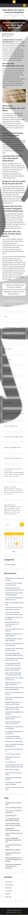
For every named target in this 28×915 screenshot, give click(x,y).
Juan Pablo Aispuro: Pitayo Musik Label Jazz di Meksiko (13, 824)
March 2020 (8, 896)
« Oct (13, 551)
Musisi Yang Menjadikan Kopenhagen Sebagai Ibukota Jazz (13, 840)
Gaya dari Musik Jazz (10, 762)
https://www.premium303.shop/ (13, 436)
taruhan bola (8, 306)
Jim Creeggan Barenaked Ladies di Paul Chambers (12, 819)
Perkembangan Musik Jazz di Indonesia (13, 853)
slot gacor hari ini (10, 327)
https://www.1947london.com (13, 458)
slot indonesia (9, 381)
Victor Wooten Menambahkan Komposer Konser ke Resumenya (13, 866)
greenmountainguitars (10, 564)
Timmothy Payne (8, 36)
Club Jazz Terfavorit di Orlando (12, 754)
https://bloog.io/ (10, 488)
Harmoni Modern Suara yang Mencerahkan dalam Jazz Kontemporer (12, 624)
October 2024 (8, 882)
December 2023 (9, 885)
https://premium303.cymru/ (12, 447)
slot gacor (7, 359)
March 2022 (8, 887)
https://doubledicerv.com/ (12, 506)
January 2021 (8, 890)
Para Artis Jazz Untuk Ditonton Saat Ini (13, 845)
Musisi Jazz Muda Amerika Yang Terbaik (14, 834)
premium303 (7, 392)
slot (5, 316)
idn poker (7, 370)
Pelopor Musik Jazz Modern (12, 769)
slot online (8, 349)
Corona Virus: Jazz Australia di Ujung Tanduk (13, 811)
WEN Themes (18, 912)
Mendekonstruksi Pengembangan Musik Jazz (12, 829)
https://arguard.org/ (11, 426)
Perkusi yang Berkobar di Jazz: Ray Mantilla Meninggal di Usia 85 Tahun (13, 859)
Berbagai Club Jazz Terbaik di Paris (14, 741)
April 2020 (7, 893)
